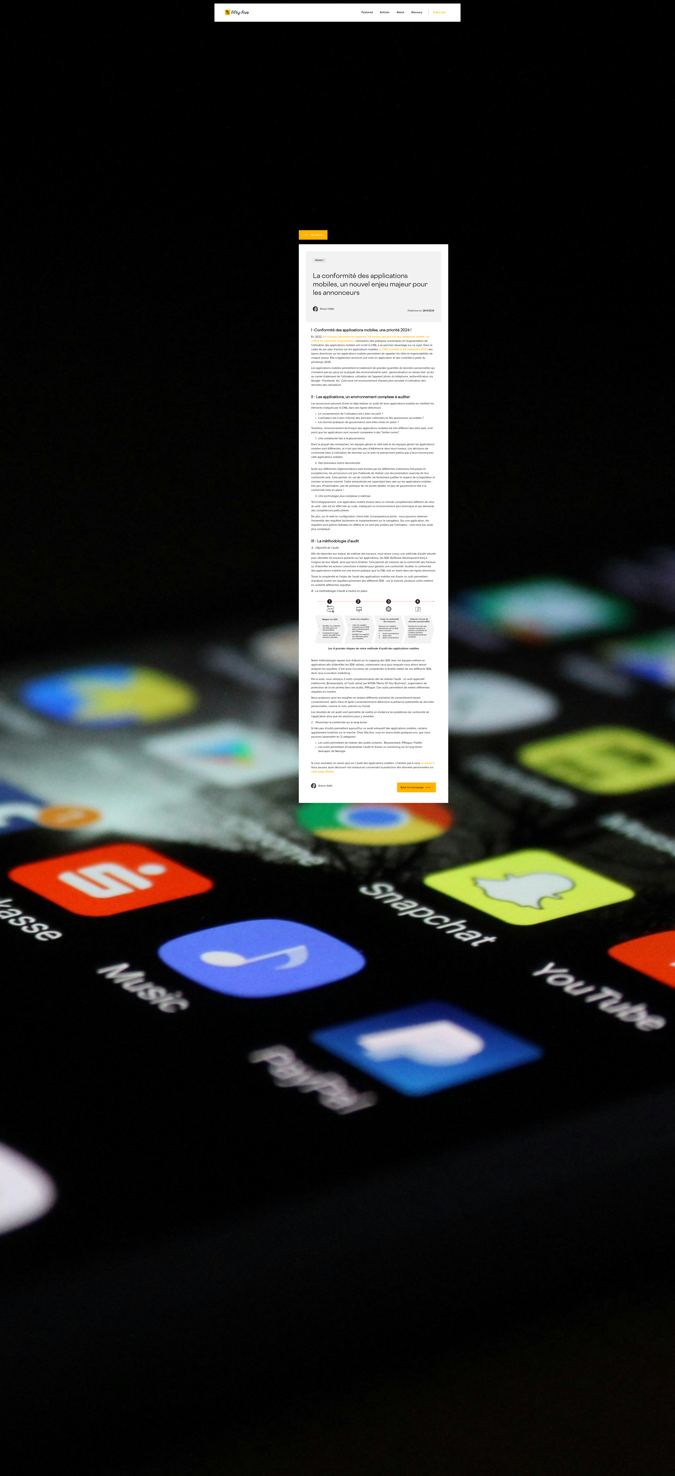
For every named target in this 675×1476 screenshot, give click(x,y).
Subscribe (439, 12)
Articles (385, 12)
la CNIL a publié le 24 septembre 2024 (403, 349)
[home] (237, 12)
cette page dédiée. (323, 771)
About (400, 12)
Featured (367, 12)
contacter (427, 763)
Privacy (319, 260)
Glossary (416, 12)
